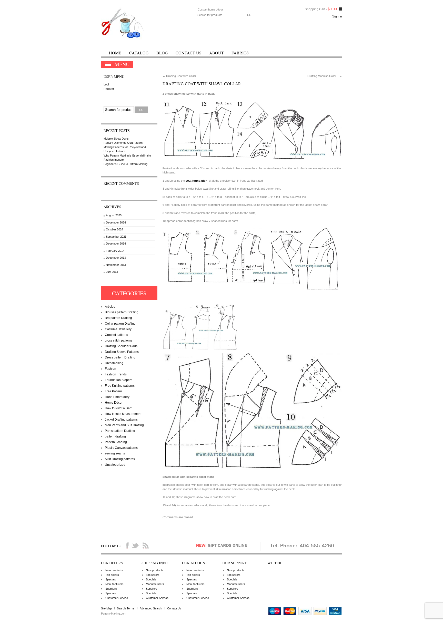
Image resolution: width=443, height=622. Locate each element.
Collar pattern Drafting (120, 323)
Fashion (110, 369)
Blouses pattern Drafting (121, 312)
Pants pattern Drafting (120, 431)
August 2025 (114, 215)
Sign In (337, 16)
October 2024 (114, 229)
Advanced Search (151, 608)
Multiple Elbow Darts (116, 138)
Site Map (106, 608)
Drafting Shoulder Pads (121, 346)
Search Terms (126, 608)
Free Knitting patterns (120, 385)
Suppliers (111, 588)
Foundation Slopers (118, 380)
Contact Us (189, 52)
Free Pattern (113, 391)
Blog (162, 52)
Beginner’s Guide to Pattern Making (125, 164)
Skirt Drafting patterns (120, 459)
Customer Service (116, 597)
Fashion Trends (116, 374)
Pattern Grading (116, 442)
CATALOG (139, 52)
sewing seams (115, 453)
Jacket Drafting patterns (121, 419)
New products (114, 570)
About (216, 52)
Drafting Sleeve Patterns (122, 352)
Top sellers (112, 574)
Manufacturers (114, 584)
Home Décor (114, 402)
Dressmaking (114, 363)
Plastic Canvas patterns (121, 448)
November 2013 (116, 264)
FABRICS (240, 52)
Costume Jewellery (118, 329)
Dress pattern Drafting (120, 357)
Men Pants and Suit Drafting (124, 425)
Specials (110, 579)
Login (107, 84)
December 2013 (116, 257)
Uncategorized (115, 465)
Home (115, 52)
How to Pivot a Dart (118, 408)
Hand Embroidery (117, 397)
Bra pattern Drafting (118, 318)
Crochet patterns (116, 335)
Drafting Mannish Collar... (324, 75)
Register (109, 88)
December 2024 (116, 222)
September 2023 (116, 236)
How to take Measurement (123, 414)
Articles (110, 306)
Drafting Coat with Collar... (180, 75)
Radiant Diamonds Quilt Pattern (123, 142)
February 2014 (115, 250)
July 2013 (112, 271)
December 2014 (116, 243)
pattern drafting (115, 436)
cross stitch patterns (118, 340)
